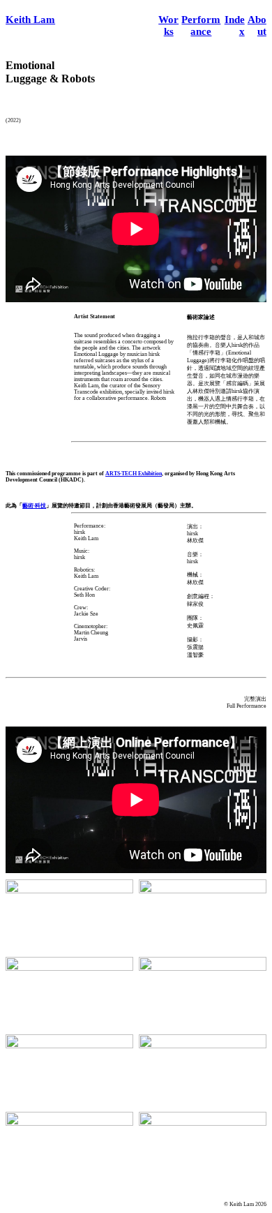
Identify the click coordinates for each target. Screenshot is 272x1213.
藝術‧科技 (34, 506)
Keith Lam (30, 19)
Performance (200, 25)
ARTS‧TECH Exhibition (133, 473)
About (257, 25)
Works (168, 25)
